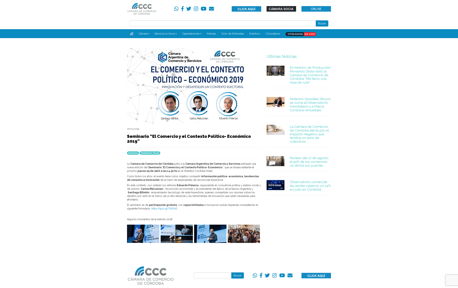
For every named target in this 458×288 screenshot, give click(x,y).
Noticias (211, 33)
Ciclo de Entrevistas (232, 33)
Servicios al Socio (165, 33)
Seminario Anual (150, 153)
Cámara (143, 33)
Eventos (254, 33)
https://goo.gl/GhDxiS (164, 208)
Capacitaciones (191, 33)
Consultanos (273, 33)
